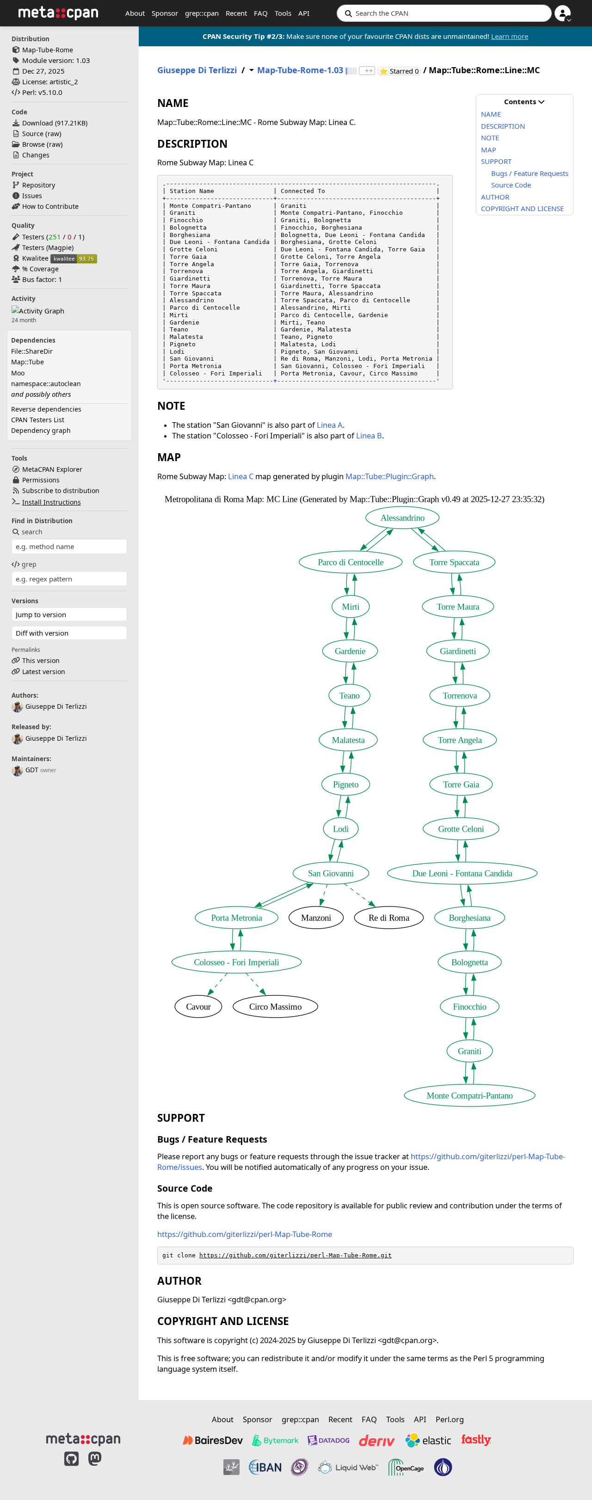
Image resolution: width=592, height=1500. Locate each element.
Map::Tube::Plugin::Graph (389, 476)
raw (53, 133)
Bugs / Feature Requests (529, 173)
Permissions (41, 479)
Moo (18, 373)
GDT (31, 769)
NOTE (490, 137)
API (303, 13)
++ (369, 70)
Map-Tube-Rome (47, 49)
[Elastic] (428, 1440)
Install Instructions (51, 502)
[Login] (563, 13)
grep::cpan (202, 13)
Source (32, 133)
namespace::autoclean (46, 383)
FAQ (261, 13)
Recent (236, 13)
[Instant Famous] (299, 1467)
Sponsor (165, 13)
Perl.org (450, 1419)
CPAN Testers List (37, 419)
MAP (488, 149)
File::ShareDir (32, 351)
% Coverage (40, 268)
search (32, 531)
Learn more (509, 36)
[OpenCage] (406, 1467)
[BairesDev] (213, 1440)
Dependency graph (41, 430)
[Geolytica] (231, 1467)
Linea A (330, 424)
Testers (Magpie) (48, 247)
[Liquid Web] (348, 1467)
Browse (33, 144)
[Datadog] (328, 1440)
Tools (283, 13)
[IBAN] (265, 1467)
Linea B (369, 435)
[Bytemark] (275, 1440)
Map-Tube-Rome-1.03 (300, 70)
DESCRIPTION (503, 126)
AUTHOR (495, 196)
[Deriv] (376, 1440)
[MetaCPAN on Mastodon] (104, 1468)
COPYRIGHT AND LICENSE (522, 208)
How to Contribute (50, 206)
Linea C (240, 476)
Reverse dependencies (46, 409)
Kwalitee (35, 258)
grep (29, 564)
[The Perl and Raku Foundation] (443, 1467)
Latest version (43, 671)
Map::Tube (27, 361)
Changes (35, 154)
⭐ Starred (400, 71)
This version (41, 660)
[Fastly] (476, 1440)
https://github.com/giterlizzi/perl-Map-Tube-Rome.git (295, 1255)
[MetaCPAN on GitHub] (71, 1468)
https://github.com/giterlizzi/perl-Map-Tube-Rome (244, 1234)
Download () (54, 123)
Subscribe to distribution (60, 490)
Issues (32, 195)
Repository (38, 185)
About (135, 13)
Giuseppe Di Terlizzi (56, 706)
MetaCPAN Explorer (52, 469)
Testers (33, 236)
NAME (491, 114)
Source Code (511, 184)
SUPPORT (496, 161)
